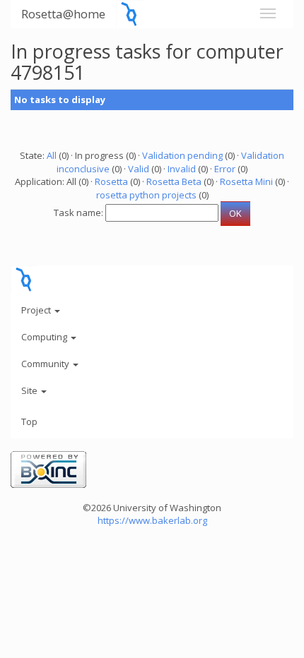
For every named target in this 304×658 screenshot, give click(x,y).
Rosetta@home (63, 14)
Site (30, 390)
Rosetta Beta (173, 181)
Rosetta (111, 181)
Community (46, 363)
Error (224, 168)
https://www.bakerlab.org (152, 520)
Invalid (182, 168)
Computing (45, 336)
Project (37, 310)
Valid (138, 168)
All (52, 155)
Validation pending (182, 155)
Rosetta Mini (246, 181)
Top (29, 421)
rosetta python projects (146, 195)
